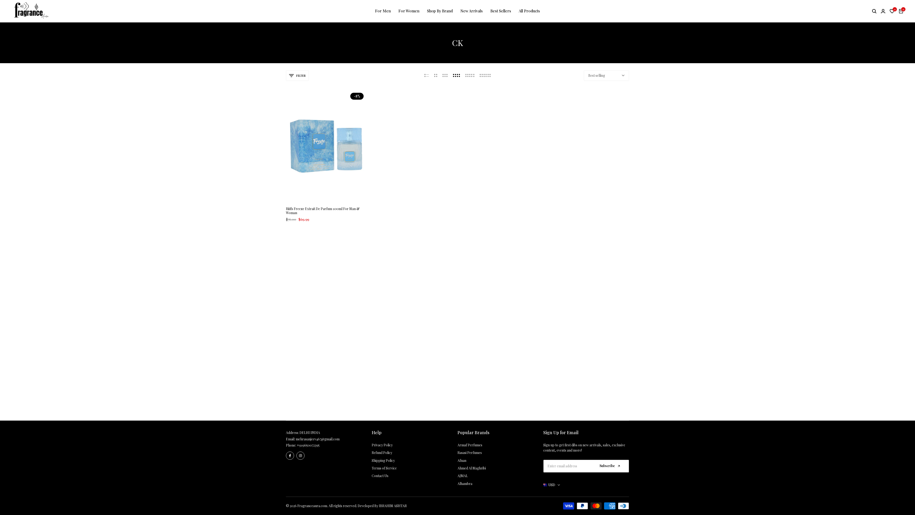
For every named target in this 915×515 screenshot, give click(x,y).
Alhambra (465, 483)
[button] (320, 193)
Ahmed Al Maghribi (472, 468)
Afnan (462, 460)
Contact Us (380, 476)
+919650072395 (308, 445)
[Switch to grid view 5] (470, 75)
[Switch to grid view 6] (485, 75)
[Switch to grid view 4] (456, 75)
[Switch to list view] (426, 75)
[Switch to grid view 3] (445, 75)
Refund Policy (382, 452)
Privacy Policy (382, 445)
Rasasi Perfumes (470, 452)
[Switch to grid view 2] (435, 75)
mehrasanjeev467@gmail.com (318, 439)
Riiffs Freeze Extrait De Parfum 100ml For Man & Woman (323, 211)
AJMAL (463, 476)
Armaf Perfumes (470, 445)
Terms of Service (384, 468)
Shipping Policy (383, 460)
